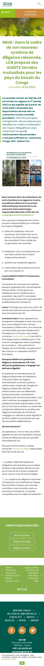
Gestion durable (22, 541)
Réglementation (22, 547)
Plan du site (16, 617)
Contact (35, 620)
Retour (22, 589)
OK (22, 663)
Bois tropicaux (22, 535)
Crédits (30, 617)
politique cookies (9, 659)
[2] (3, 479)
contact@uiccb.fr (22, 651)
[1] (3, 462)
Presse (22, 620)
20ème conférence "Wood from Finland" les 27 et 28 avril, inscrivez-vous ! (13, 574)
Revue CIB (9, 620)
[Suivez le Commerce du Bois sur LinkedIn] (22, 630)
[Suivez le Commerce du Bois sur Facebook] (11, 630)
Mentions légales (22, 610)
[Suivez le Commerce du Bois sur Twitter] (33, 630)
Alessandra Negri (20, 336)
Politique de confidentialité (22, 614)
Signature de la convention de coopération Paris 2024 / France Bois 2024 (31, 574)
